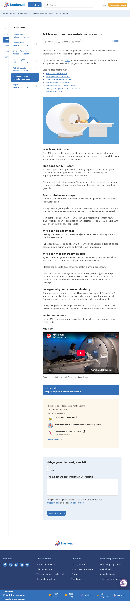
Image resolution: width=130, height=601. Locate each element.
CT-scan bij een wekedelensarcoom (21, 61)
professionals (53, 502)
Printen (50, 42)
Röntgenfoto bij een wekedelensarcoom (21, 52)
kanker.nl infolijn (76, 502)
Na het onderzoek (55, 91)
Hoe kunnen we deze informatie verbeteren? (70, 476)
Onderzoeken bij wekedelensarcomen (21, 35)
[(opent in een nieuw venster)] (5, 565)
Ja (51, 466)
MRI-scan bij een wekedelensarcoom (22, 77)
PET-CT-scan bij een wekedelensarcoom (21, 69)
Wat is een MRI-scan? (56, 73)
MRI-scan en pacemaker (58, 82)
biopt (67, 60)
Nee (52, 470)
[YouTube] (27, 565)
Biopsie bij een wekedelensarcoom (21, 86)
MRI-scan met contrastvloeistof (61, 85)
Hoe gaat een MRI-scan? (58, 76)
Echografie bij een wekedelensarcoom (21, 44)
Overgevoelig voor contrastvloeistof (63, 88)
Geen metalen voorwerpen (59, 79)
